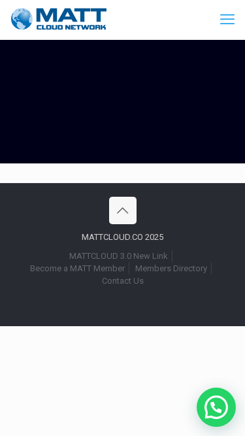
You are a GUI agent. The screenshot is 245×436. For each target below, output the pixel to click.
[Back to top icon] (123, 210)
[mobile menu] (227, 19)
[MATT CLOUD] (59, 19)
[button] (216, 407)
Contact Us (123, 281)
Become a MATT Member (77, 268)
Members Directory (171, 268)
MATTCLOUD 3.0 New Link (118, 256)
